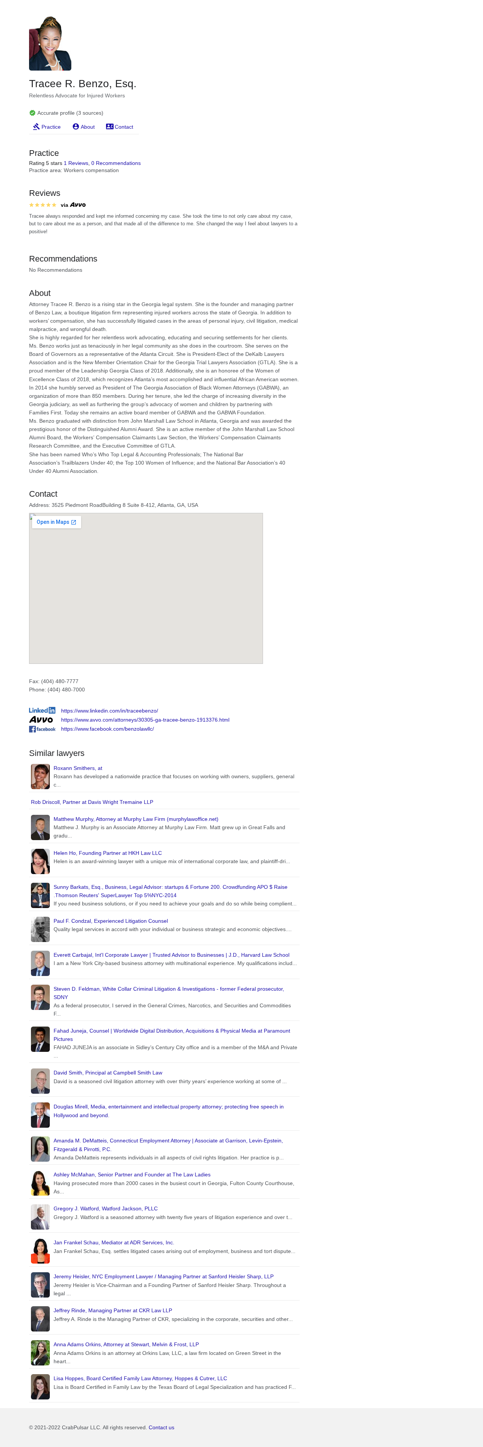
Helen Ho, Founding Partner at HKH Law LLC (108, 853)
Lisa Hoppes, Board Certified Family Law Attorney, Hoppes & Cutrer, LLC (140, 1378)
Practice (51, 127)
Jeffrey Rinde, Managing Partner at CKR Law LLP (113, 1310)
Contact (124, 127)
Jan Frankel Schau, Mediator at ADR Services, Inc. (114, 1242)
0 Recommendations (116, 163)
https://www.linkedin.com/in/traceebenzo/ (109, 711)
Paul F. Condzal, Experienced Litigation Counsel (111, 921)
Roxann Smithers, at (78, 768)
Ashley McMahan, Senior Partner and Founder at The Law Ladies (132, 1174)
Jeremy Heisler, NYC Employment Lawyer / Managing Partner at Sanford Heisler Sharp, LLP (164, 1276)
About (88, 127)
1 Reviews (76, 163)
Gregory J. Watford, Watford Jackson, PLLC (106, 1208)
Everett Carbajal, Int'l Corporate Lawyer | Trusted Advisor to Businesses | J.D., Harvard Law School (171, 955)
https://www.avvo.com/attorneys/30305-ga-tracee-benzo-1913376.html (145, 720)
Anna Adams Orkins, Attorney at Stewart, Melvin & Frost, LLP (126, 1344)
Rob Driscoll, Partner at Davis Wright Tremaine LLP (92, 802)
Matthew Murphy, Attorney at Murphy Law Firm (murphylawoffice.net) (136, 819)
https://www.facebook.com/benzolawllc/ (107, 729)
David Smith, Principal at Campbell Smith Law (108, 1073)
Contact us (161, 1427)
